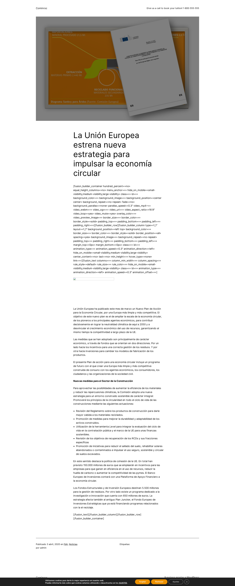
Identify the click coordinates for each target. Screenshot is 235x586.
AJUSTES (123, 583)
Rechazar (159, 581)
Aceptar (142, 581)
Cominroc (41, 8)
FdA (66, 544)
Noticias (73, 544)
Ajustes (176, 581)
